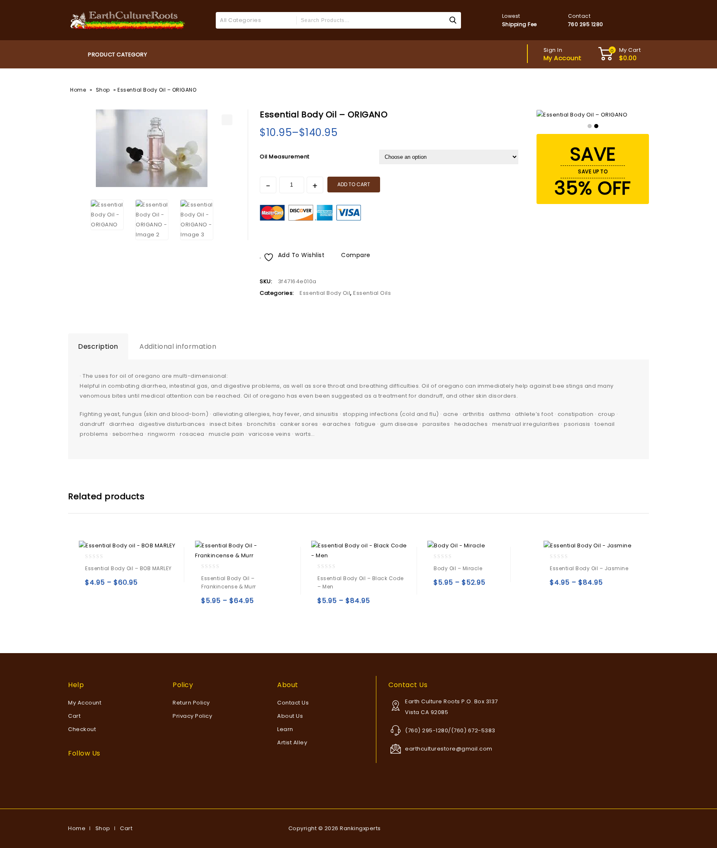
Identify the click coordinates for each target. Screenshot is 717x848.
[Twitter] (84, 772)
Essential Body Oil (325, 293)
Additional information (177, 346)
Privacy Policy (192, 716)
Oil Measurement (285, 156)
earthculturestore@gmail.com (449, 749)
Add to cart (353, 184)
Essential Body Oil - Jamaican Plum (512, 114)
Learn (285, 729)
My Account (84, 703)
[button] (227, 119)
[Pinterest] (95, 772)
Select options (93, 586)
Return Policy (191, 703)
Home (78, 89)
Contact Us (293, 703)
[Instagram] (107, 772)
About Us (290, 716)
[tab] (98, 346)
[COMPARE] (141, 586)
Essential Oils (372, 293)
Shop (103, 89)
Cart (74, 716)
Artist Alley (292, 742)
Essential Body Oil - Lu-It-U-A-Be (502, 114)
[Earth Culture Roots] (128, 20)
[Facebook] (73, 772)
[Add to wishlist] (125, 586)
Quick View (109, 586)
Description (98, 346)
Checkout (82, 729)
